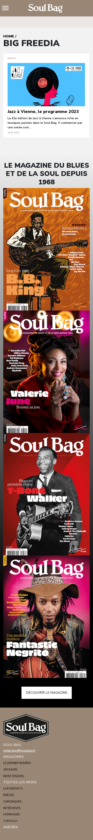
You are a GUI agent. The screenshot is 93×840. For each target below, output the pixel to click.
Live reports (13, 789)
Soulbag (46, 8)
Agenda (10, 827)
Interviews (11, 808)
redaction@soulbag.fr (19, 750)
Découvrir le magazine (46, 692)
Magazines (13, 756)
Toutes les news (20, 782)
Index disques (13, 776)
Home (8, 36)
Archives (10, 770)
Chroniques (12, 802)
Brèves (8, 795)
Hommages (11, 814)
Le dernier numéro (17, 763)
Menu (7, 8)
